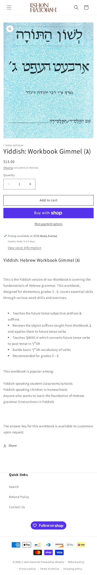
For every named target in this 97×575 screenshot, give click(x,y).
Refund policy (76, 562)
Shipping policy (72, 568)
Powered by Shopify (52, 561)
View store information (24, 248)
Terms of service (49, 568)
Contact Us (17, 507)
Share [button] (13, 445)
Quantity (9, 175)
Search (14, 487)
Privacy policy (27, 568)
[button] (9, 7)
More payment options (48, 223)
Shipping (8, 167)
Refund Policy (19, 497)
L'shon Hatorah (31, 561)
